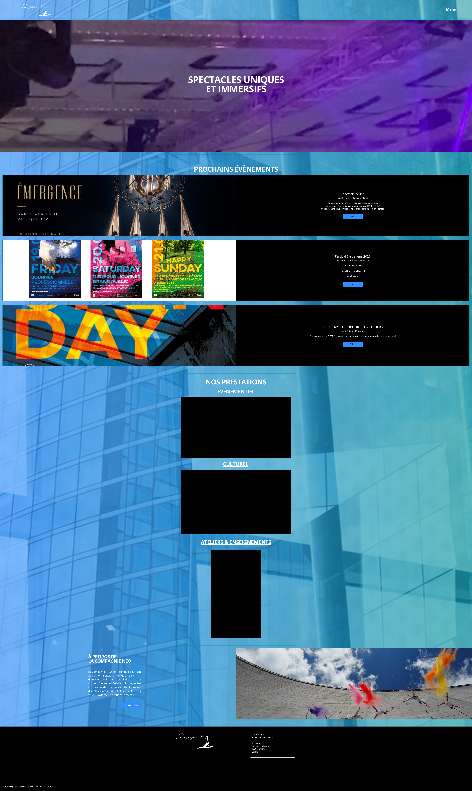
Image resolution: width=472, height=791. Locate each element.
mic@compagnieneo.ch (262, 737)
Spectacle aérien (353, 194)
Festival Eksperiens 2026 (353, 256)
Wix (49, 786)
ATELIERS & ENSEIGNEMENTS (236, 541)
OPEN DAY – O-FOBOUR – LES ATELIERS (353, 327)
